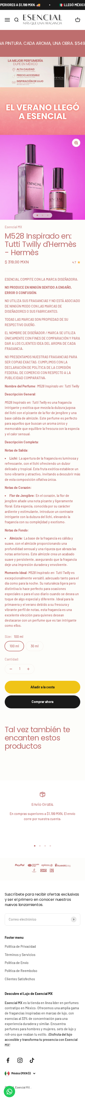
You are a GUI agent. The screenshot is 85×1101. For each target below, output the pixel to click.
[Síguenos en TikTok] (32, 1060)
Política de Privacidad (20, 946)
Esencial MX (13, 227)
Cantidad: (12, 659)
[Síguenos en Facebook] (8, 1060)
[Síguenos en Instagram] (20, 1060)
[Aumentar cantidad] (28, 669)
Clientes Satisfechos (20, 979)
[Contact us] (9, 1091)
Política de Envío (17, 963)
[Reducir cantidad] (11, 669)
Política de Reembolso (21, 971)
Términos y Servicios (20, 955)
